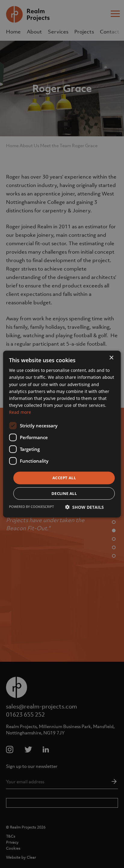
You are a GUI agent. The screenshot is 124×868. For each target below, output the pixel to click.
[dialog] (62, 434)
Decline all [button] (64, 493)
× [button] (111, 358)
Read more (20, 412)
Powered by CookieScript (31, 506)
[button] (84, 507)
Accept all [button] (64, 477)
